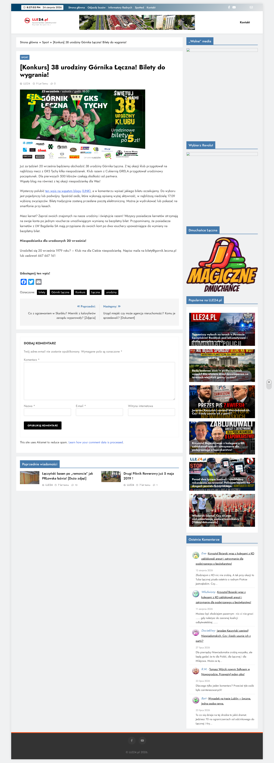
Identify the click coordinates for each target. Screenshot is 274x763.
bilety (42, 292)
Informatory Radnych (120, 7)
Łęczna (95, 292)
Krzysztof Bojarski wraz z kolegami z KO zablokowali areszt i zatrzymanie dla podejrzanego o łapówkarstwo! (225, 558)
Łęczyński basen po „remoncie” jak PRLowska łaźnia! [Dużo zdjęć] (67, 476)
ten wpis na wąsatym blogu (63, 191)
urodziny (111, 292)
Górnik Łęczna (60, 292)
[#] (137, 22)
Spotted (139, 7)
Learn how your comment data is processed (96, 442)
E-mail (81, 406)
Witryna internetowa (140, 406)
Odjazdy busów (96, 7)
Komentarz (32, 360)
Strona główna (76, 7)
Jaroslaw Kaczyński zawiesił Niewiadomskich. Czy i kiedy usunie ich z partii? (223, 636)
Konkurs (80, 292)
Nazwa (29, 406)
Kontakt (151, 7)
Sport (24, 57)
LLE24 (26, 83)
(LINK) (86, 191)
